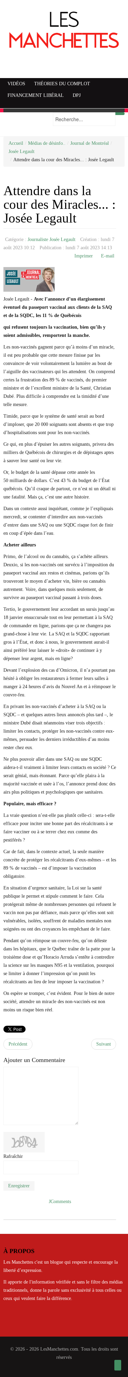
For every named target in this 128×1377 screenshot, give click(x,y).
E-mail (107, 255)
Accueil (16, 143)
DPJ (77, 95)
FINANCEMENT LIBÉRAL (36, 95)
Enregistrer (19, 1185)
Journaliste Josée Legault (51, 239)
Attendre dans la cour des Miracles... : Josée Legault (59, 204)
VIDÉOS (16, 83)
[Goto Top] (117, 1365)
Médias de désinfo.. (47, 143)
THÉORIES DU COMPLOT (62, 83)
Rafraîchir (13, 1156)
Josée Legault (21, 151)
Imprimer (83, 255)
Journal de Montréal (89, 143)
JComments (60, 1201)
